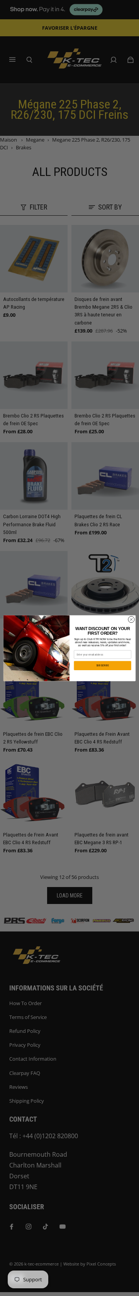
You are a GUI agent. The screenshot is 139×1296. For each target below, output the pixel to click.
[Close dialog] (131, 619)
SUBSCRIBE (102, 665)
